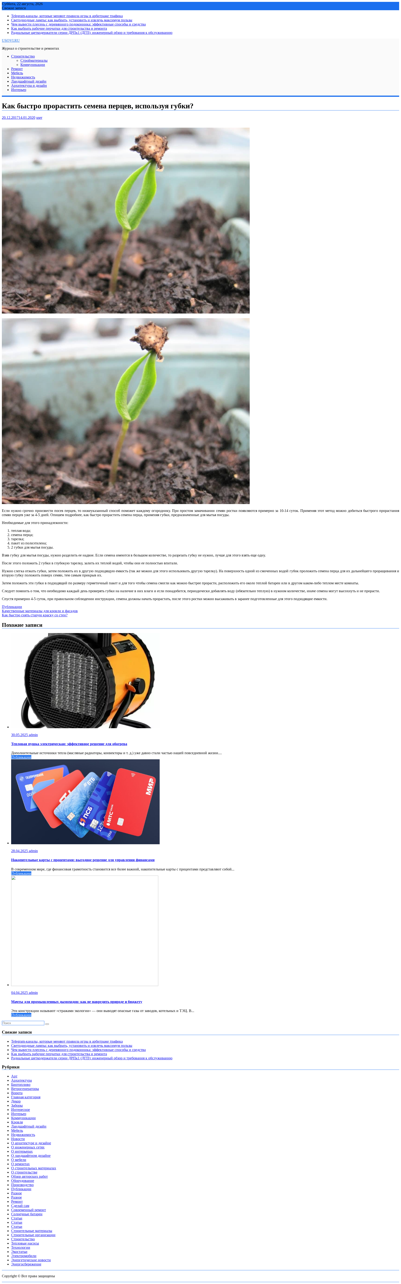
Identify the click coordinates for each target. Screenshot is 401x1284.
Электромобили (23, 1256)
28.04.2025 (20, 851)
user (39, 118)
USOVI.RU (11, 40)
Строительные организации (33, 1235)
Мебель (17, 73)
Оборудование (22, 1181)
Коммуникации (32, 65)
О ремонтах (20, 1164)
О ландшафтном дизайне (31, 1156)
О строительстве (24, 1172)
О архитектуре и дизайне (31, 1143)
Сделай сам (20, 1206)
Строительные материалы (31, 1231)
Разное (16, 1193)
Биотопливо (20, 1085)
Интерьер (18, 90)
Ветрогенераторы (25, 1089)
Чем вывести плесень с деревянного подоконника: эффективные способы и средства (78, 24)
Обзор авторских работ (29, 1176)
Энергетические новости (31, 1260)
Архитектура (21, 1080)
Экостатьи (19, 1252)
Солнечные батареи (26, 1214)
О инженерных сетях (28, 1147)
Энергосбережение (26, 1264)
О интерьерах (22, 1151)
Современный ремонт (28, 1210)
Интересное (20, 1110)
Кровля (17, 1122)
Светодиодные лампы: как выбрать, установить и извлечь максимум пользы (71, 20)
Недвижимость (23, 77)
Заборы (17, 1105)
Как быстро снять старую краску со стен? (35, 615)
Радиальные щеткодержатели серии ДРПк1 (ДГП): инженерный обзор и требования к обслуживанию (91, 33)
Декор (16, 1101)
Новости (18, 1139)
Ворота (17, 1093)
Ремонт (17, 69)
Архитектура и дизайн (29, 85)
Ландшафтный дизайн (28, 81)
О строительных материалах (33, 1168)
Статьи (16, 1218)
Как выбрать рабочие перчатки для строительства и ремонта (59, 28)
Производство (22, 1185)
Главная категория (25, 1097)
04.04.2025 (20, 993)
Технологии (20, 1247)
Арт (14, 1076)
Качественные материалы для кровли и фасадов (40, 611)
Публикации (12, 607)
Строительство (23, 56)
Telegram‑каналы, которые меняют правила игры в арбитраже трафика (67, 16)
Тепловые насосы (25, 1243)
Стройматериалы (34, 60)
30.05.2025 (20, 735)
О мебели (18, 1160)
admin (33, 735)
